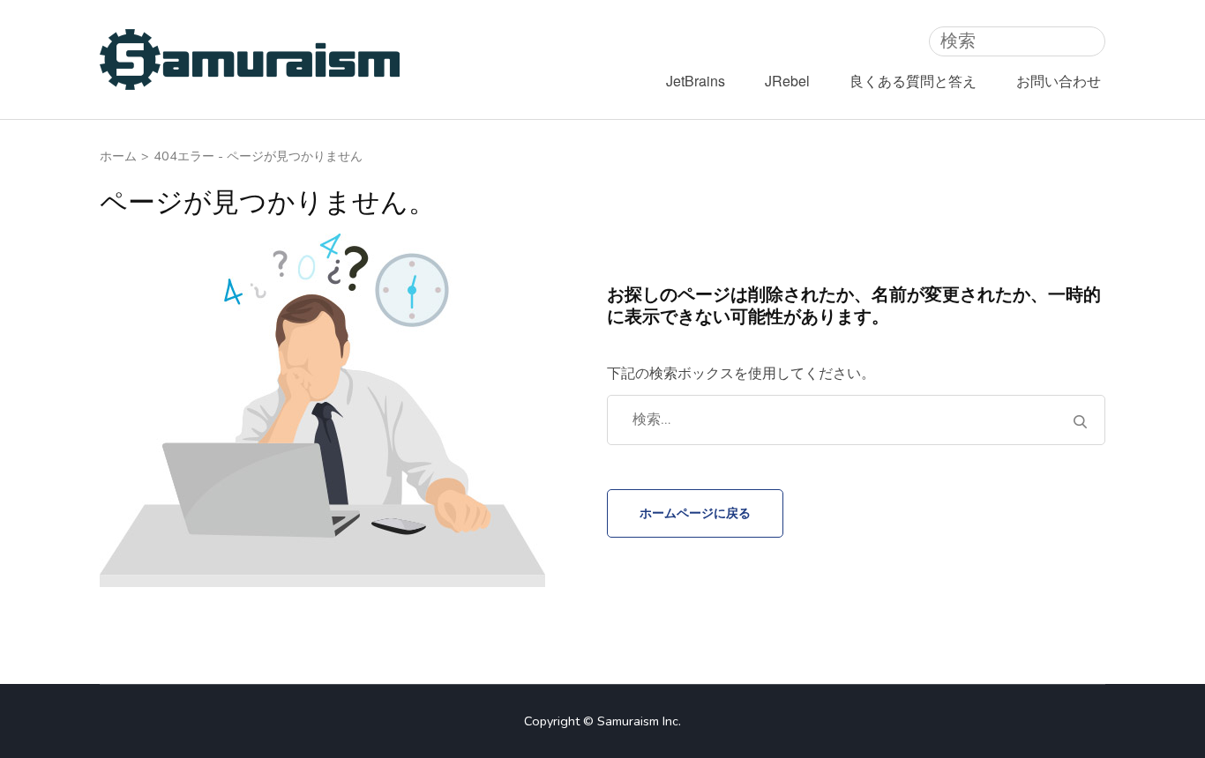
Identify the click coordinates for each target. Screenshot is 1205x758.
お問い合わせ (1058, 81)
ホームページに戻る (695, 513)
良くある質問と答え (913, 81)
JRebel (787, 81)
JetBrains (695, 81)
